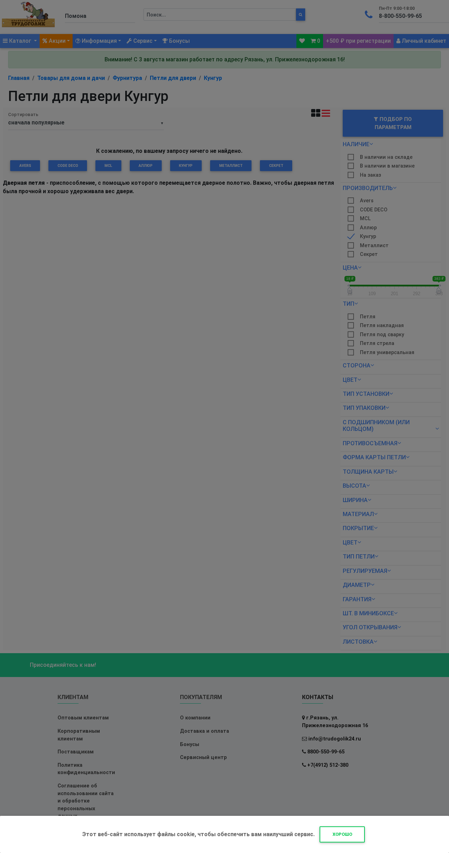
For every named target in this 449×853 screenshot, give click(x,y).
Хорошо (342, 834)
